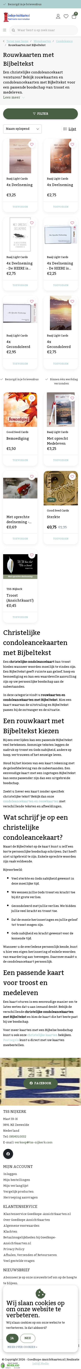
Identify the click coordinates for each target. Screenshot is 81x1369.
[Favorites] (66, 16)
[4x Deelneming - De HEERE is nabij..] (61, 234)
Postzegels (11, 1040)
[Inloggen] (58, 16)
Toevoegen (20, 207)
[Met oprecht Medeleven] (61, 409)
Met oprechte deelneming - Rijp (17, 520)
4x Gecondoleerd (18, 344)
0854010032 (17, 1137)
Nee (28, 1338)
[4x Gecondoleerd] (20, 313)
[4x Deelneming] (20, 156)
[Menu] (4, 30)
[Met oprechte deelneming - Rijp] (20, 488)
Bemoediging (17, 439)
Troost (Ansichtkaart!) (20, 598)
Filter (42, 114)
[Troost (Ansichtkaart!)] (20, 566)
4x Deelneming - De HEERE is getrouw (19, 266)
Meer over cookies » (22, 1347)
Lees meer (11, 97)
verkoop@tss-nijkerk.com (34, 1143)
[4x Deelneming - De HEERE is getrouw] (20, 234)
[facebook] (8, 1154)
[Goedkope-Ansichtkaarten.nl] (23, 16)
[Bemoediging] (20, 409)
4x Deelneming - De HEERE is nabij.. (60, 266)
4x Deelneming (19, 185)
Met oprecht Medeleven (57, 441)
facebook (42, 1083)
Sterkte (53, 517)
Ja (12, 1338)
